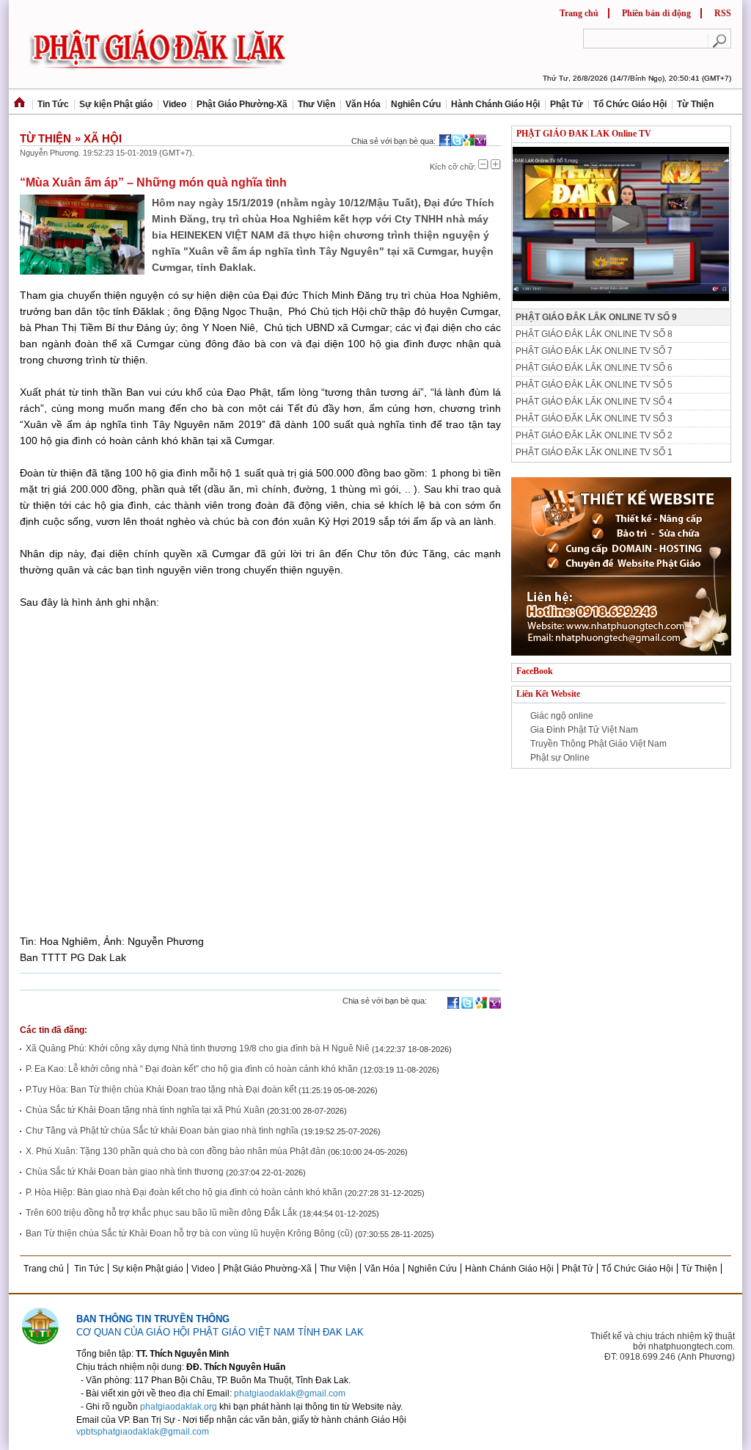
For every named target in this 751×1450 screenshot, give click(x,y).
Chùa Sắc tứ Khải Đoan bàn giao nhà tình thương (125, 1172)
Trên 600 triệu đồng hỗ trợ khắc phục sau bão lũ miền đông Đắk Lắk (162, 1213)
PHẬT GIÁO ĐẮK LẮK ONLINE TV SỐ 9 (596, 317)
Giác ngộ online (561, 716)
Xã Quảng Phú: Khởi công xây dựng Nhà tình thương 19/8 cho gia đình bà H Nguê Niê (199, 1048)
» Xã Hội (98, 138)
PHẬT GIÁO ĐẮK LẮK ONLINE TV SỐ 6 (594, 368)
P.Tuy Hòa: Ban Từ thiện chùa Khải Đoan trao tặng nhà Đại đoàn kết (161, 1089)
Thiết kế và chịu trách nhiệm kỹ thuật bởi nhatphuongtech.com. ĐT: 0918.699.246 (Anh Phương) (662, 1346)
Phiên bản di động (656, 13)
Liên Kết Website (548, 694)
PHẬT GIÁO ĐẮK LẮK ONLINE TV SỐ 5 (594, 385)
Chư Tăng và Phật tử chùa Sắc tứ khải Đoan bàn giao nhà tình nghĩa (162, 1130)
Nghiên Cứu (416, 104)
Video (174, 104)
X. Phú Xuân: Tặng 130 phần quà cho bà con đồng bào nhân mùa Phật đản (176, 1151)
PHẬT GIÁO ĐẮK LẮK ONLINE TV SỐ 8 (594, 334)
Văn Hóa (363, 104)
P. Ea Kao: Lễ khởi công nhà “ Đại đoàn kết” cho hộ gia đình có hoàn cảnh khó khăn (192, 1069)
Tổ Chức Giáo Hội (630, 104)
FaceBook (534, 671)
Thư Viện (316, 104)
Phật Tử (566, 104)
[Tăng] (496, 164)
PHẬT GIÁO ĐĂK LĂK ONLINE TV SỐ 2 (594, 435)
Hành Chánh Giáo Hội (495, 104)
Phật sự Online (560, 758)
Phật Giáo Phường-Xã (242, 104)
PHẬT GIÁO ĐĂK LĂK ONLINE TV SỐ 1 (594, 452)
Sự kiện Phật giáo (116, 104)
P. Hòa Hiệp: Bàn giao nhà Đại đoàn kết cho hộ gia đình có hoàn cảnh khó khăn (184, 1192)
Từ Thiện (695, 104)
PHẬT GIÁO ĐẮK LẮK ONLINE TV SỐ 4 (594, 401)
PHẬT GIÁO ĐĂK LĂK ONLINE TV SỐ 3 (594, 418)
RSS (722, 13)
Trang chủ (579, 13)
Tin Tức (53, 104)
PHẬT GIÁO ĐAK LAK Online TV (583, 133)
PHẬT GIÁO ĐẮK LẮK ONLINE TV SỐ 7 (594, 351)
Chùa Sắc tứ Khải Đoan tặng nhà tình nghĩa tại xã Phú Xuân (145, 1110)
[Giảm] (483, 164)
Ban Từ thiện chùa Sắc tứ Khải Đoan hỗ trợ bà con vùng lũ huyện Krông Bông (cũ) (189, 1233)
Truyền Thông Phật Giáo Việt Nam (598, 744)
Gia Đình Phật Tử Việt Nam (584, 730)
